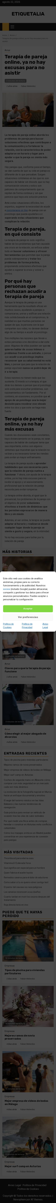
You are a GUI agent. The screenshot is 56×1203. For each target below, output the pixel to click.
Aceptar (28, 608)
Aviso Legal (45, 626)
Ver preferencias (28, 617)
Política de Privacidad (27, 626)
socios (6, 589)
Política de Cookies (8, 626)
